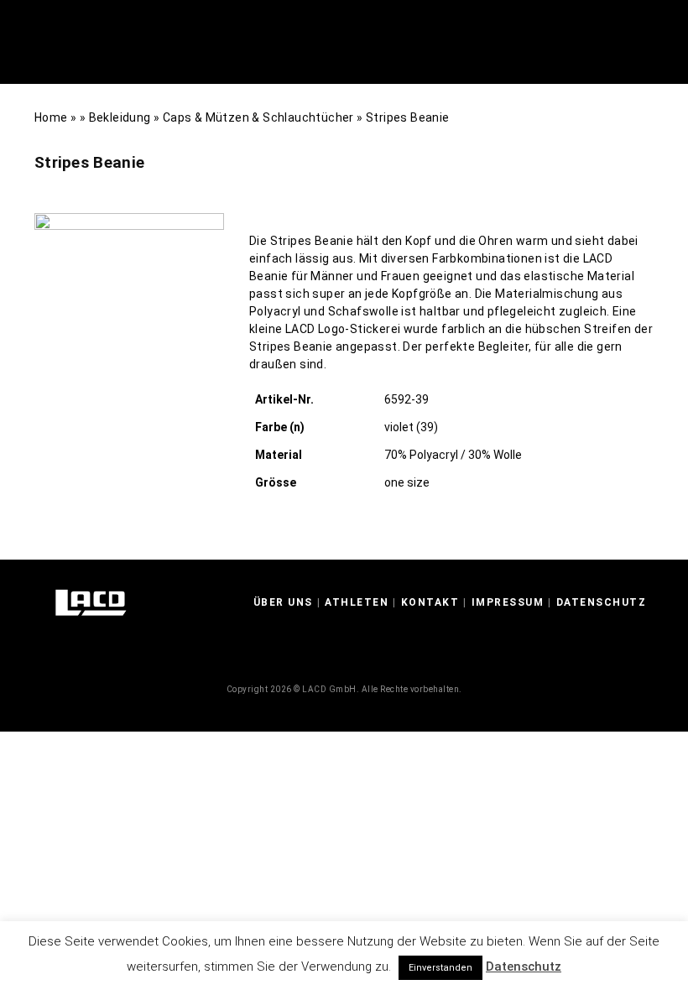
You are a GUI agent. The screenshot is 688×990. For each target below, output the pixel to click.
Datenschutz (601, 602)
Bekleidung (120, 117)
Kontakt (430, 602)
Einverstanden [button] (440, 967)
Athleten (356, 602)
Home (51, 117)
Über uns (283, 602)
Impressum (508, 602)
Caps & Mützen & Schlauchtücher (258, 117)
